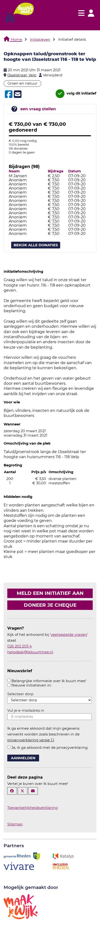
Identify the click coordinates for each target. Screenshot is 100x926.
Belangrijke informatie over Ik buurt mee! (48, 681)
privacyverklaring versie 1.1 (30, 740)
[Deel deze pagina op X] (22, 791)
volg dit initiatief (81, 93)
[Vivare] (19, 866)
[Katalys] (63, 856)
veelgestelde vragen (69, 634)
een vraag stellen (38, 109)
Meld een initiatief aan (50, 593)
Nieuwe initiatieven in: (31, 685)
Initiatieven (40, 39)
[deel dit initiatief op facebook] (8, 94)
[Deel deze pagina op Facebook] (12, 791)
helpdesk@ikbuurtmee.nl (30, 652)
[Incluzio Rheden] (61, 866)
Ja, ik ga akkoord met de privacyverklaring (49, 747)
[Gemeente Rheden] (22, 856)
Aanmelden (23, 758)
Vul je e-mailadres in (25, 710)
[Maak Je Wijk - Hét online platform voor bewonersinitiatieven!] (21, 906)
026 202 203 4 (19, 646)
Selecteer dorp (20, 694)
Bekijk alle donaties (36, 245)
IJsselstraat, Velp (21, 75)
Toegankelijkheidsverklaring (32, 808)
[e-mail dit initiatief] (17, 94)
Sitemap (15, 824)
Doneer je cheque (50, 605)
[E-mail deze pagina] (33, 791)
